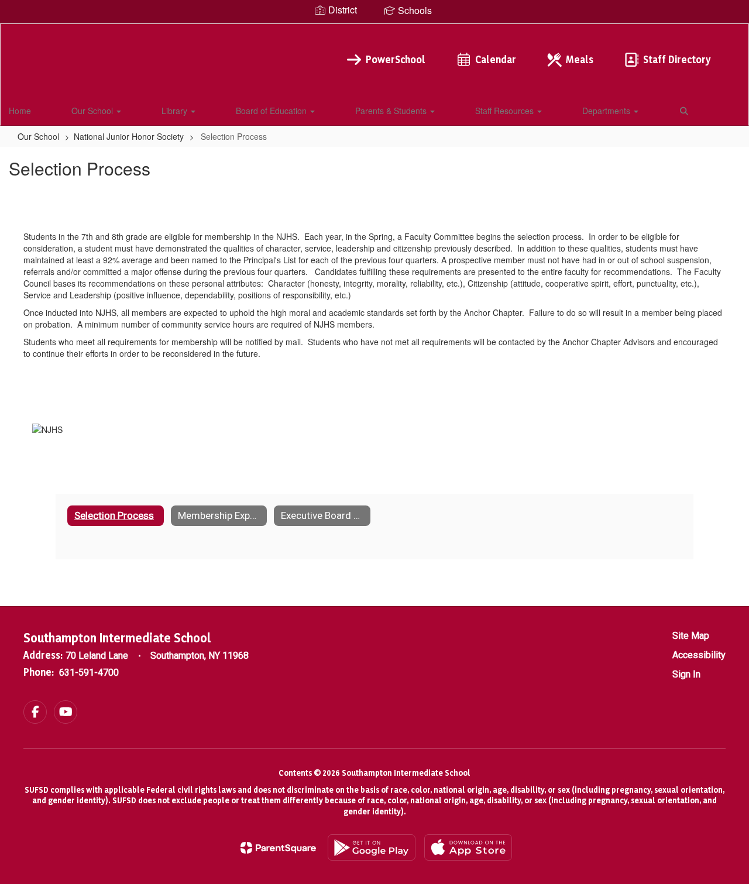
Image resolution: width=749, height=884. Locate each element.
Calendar (495, 59)
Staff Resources (505, 110)
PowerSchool (395, 59)
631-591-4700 (89, 672)
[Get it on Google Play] (371, 847)
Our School (93, 110)
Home (20, 110)
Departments (607, 110)
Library (176, 110)
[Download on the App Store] (468, 847)
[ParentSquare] (278, 848)
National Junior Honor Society (129, 136)
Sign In (686, 674)
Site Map (690, 635)
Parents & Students (392, 110)
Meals (579, 59)
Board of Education (272, 110)
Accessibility (699, 655)
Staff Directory (676, 59)
